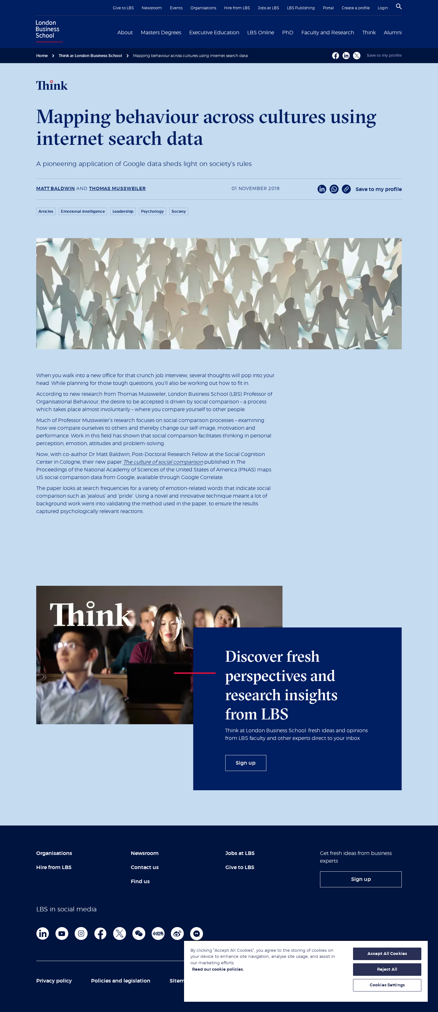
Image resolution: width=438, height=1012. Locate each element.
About (125, 32)
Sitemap (180, 980)
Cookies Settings (387, 985)
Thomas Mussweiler (117, 189)
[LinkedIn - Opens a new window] (321, 189)
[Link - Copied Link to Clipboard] (346, 189)
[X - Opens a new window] (356, 55)
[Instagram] (81, 933)
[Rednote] (158, 933)
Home (42, 56)
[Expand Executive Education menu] (243, 32)
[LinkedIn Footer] (42, 933)
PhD (287, 32)
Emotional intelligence (83, 211)
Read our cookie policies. (218, 969)
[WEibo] (177, 933)
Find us (140, 881)
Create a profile (356, 8)
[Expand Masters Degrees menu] (185, 32)
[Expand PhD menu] (297, 32)
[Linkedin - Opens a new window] (346, 55)
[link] (245, 763)
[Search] (399, 6)
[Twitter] (119, 933)
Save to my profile (384, 55)
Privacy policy (54, 980)
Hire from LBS (237, 8)
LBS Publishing (301, 8)
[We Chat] (138, 933)
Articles (45, 211)
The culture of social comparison (163, 462)
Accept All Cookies (387, 954)
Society (179, 211)
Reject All (387, 969)
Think (369, 32)
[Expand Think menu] (379, 32)
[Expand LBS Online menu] (278, 32)
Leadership (123, 211)
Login (383, 8)
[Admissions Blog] (196, 933)
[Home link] (48, 32)
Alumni (393, 32)
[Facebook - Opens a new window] (335, 55)
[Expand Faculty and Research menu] (358, 32)
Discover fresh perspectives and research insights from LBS (281, 685)
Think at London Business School (90, 56)
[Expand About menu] (136, 32)
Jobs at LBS (268, 8)
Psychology (152, 211)
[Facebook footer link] (100, 933)
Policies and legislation (120, 980)
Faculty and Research (327, 32)
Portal (328, 8)
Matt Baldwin (55, 189)
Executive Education (214, 32)
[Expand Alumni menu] (405, 32)
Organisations (203, 8)
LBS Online (260, 32)
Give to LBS (123, 8)
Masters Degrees (161, 32)
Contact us (145, 867)
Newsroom (152, 8)
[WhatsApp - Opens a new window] (334, 189)
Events (176, 8)
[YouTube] (61, 933)
